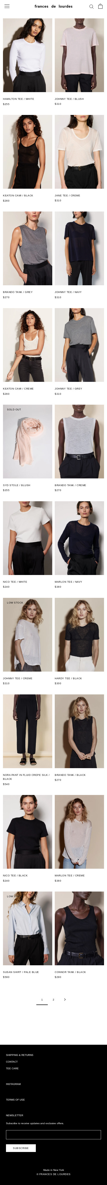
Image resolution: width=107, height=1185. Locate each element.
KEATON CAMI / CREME (18, 388)
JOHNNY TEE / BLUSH (69, 99)
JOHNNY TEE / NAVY (68, 292)
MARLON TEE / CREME (70, 875)
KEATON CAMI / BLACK (18, 195)
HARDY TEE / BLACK (68, 678)
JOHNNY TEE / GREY (68, 388)
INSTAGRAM (13, 1084)
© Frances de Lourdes (54, 1174)
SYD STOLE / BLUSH (16, 485)
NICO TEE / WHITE (15, 581)
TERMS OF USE (15, 1099)
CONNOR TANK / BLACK (70, 972)
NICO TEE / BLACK (15, 875)
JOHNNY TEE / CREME (17, 678)
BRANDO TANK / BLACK (70, 775)
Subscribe (21, 1148)
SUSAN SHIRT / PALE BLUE (21, 972)
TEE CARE (12, 1068)
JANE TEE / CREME (67, 195)
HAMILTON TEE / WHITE (18, 99)
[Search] (91, 6)
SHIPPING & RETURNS (19, 1055)
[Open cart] (100, 6)
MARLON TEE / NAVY (68, 581)
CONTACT (12, 1061)
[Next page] (65, 999)
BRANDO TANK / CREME (70, 485)
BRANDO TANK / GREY (18, 292)
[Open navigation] (6, 6)
